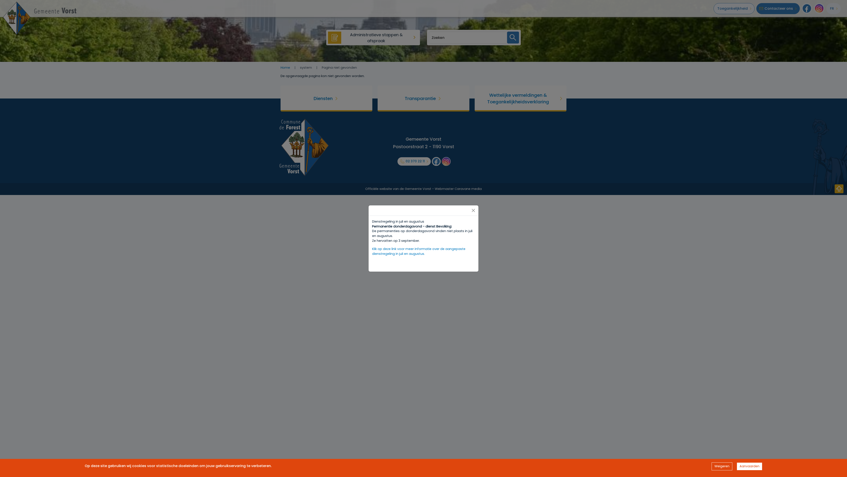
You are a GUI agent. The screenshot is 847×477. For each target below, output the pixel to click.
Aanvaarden (749, 466)
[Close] (473, 210)
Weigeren (721, 466)
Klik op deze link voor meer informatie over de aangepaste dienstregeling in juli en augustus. (418, 251)
